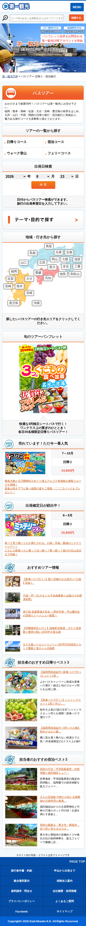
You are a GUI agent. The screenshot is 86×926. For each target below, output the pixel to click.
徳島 (63, 274)
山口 (24, 262)
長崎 (8, 286)
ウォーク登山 (17, 153)
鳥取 (49, 246)
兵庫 (59, 252)
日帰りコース (17, 142)
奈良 (66, 266)
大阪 (65, 259)
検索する (76, 17)
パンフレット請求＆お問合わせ (62, 36)
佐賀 (10, 278)
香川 (52, 267)
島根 (33, 253)
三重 (77, 266)
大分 (29, 278)
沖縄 (37, 303)
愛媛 (38, 272)
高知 (48, 278)
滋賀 (77, 259)
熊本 (20, 286)
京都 (69, 252)
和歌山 (75, 274)
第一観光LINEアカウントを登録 (62, 40)
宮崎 (29, 293)
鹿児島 (13, 303)
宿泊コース (56, 142)
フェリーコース (59, 153)
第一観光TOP (10, 76)
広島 (42, 262)
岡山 (55, 259)
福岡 (14, 271)
